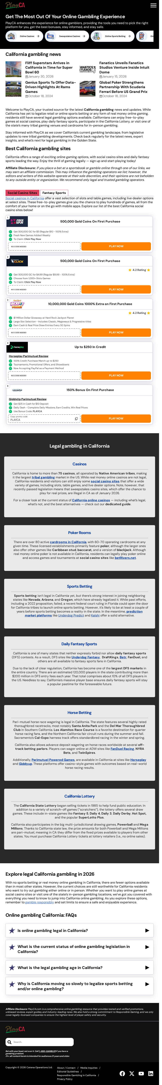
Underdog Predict (71, 615)
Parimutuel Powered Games (53, 760)
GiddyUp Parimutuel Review (27, 399)
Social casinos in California (25, 198)
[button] (153, 5)
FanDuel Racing (122, 749)
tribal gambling (43, 477)
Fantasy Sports (54, 193)
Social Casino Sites (22, 193)
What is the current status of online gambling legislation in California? (74, 949)
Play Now (116, 246)
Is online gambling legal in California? (53, 930)
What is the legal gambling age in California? (60, 967)
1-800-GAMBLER (47, 1051)
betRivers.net (125, 558)
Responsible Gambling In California (76, 1075)
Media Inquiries (88, 1067)
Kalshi (95, 615)
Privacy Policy (65, 1079)
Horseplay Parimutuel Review (28, 356)
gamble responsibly (39, 902)
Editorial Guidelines (68, 1071)
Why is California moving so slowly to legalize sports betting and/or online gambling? (75, 986)
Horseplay (138, 760)
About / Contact (66, 1067)
